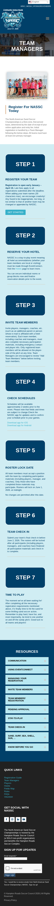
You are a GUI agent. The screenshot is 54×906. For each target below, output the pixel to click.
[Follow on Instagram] (12, 819)
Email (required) (10, 856)
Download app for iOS (17, 422)
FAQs (6, 794)
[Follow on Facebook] (6, 819)
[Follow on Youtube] (23, 819)
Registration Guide (13, 778)
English (35, 2)
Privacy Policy (10, 900)
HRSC (23, 6)
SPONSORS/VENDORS (42, 6)
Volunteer (8, 797)
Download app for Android (19, 425)
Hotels (19, 269)
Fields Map (9, 788)
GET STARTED (15, 212)
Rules (7, 791)
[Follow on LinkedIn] (18, 819)
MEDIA (29, 6)
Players (7, 783)
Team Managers (11, 780)
